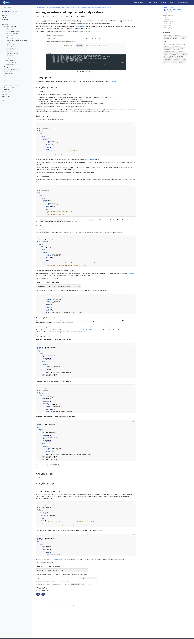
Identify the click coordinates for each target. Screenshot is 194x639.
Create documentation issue (173, 9)
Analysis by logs (167, 23)
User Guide (54, 7)
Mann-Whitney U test (92, 330)
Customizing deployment (80, 7)
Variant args (64, 581)
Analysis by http (167, 26)
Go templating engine (58, 559)
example (46, 468)
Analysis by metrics (168, 15)
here (68, 465)
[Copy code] (134, 124)
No (43, 594)
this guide (113, 81)
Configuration (167, 19)
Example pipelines (168, 21)
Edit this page (169, 7)
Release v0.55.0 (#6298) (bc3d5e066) (63, 605)
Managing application (65, 7)
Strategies (166, 17)
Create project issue (171, 11)
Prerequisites (166, 13)
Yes (38, 594)
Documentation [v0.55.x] (43, 7)
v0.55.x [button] (172, 2)
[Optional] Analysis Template (171, 28)
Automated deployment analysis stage (100, 7)
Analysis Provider (80, 27)
